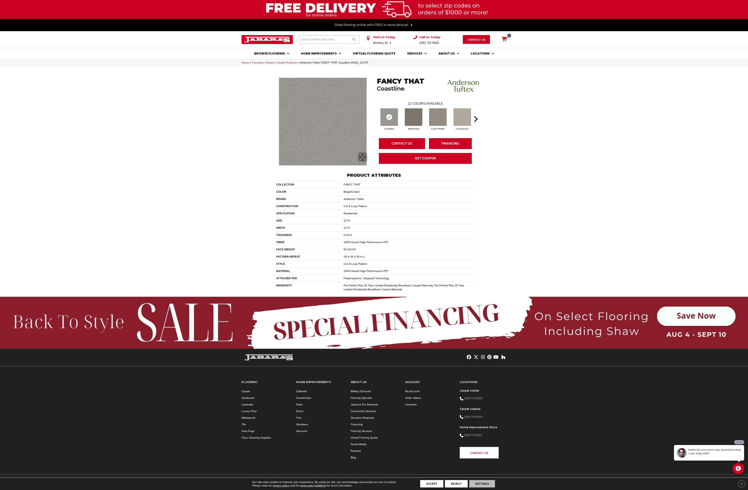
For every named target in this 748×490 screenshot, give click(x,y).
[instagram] (482, 357)
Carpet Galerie (470, 409)
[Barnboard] (413, 117)
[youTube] (495, 357)
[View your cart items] (505, 39)
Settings (482, 483)
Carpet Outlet (469, 390)
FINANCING (450, 143)
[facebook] (468, 357)
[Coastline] (389, 117)
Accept (431, 483)
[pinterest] (489, 357)
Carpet (269, 62)
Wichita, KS (381, 43)
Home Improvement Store (478, 427)
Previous (375, 113)
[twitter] (475, 357)
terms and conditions (313, 485)
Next (476, 113)
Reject (456, 483)
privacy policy (281, 485)
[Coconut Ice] (462, 117)
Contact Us (402, 143)
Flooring (257, 62)
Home (245, 62)
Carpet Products (287, 62)
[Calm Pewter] (438, 117)
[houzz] (502, 357)
